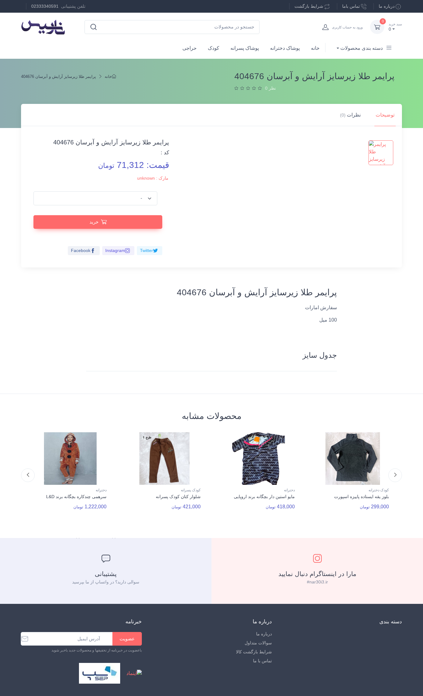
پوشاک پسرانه (244, 48)
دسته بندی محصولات (361, 48)
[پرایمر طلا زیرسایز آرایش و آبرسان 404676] (380, 152)
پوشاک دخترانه (285, 48)
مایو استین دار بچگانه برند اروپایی (264, 496)
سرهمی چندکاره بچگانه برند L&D (76, 496)
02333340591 (45, 6)
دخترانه (101, 490)
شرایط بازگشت (308, 6)
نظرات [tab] (350, 114)
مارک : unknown (152, 178)
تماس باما (351, 6)
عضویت (127, 638)
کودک (213, 48)
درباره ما (387, 6)
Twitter (146, 250)
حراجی (189, 48)
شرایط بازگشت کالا (254, 651)
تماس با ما (262, 660)
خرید (93, 221)
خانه (315, 48)
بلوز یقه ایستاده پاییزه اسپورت (361, 496)
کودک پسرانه (191, 490)
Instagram (115, 250)
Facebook (80, 250)
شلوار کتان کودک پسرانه (178, 496)
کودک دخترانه (378, 490)
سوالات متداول (258, 642)
